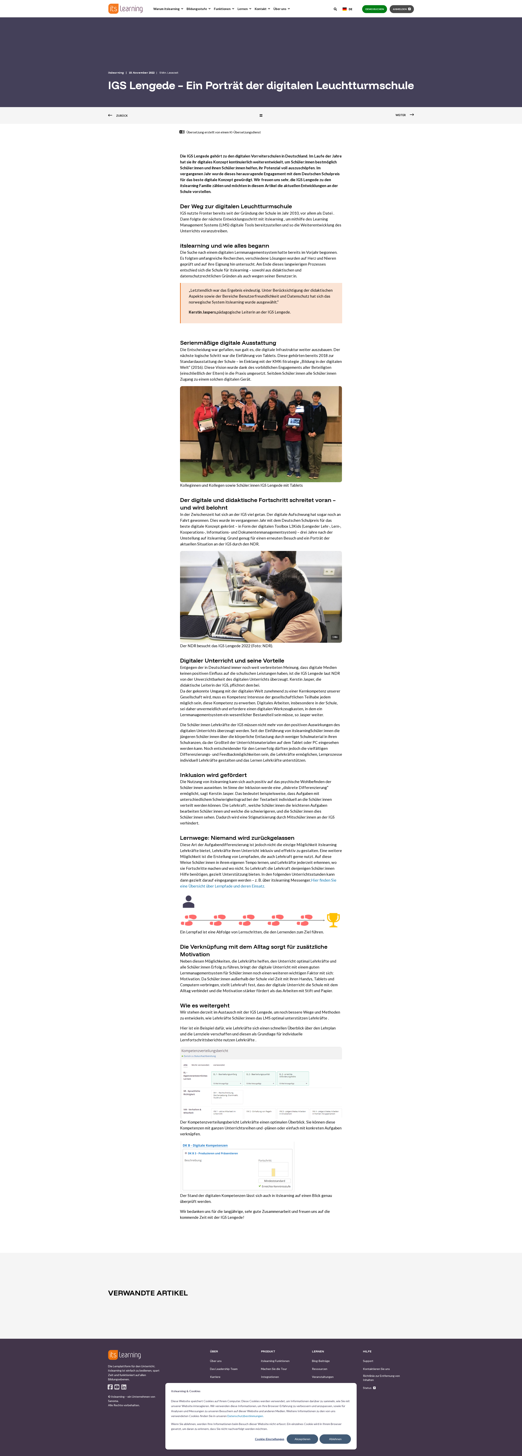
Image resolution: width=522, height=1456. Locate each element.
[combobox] (347, 9)
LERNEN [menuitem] (318, 1351)
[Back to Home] (125, 8)
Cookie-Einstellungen (269, 1439)
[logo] (124, 1355)
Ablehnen (335, 1439)
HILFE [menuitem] (367, 1351)
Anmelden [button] (400, 9)
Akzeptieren (302, 1439)
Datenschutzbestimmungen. (245, 1416)
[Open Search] (335, 9)
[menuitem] (182, 9)
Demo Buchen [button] (374, 9)
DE (350, 9)
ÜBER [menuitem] (214, 1351)
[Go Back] (261, 116)
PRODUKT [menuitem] (268, 1351)
